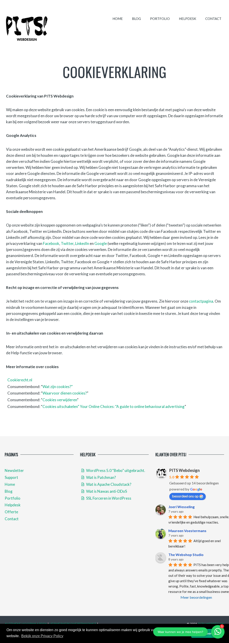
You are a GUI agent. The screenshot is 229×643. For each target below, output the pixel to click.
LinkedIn (82, 243)
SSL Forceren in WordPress (108, 498)
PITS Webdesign (184, 470)
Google (100, 243)
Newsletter (14, 470)
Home (117, 19)
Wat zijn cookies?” (57, 386)
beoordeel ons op (185, 496)
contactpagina (201, 301)
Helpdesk (187, 19)
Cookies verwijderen (59, 399)
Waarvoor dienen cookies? (64, 393)
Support (11, 477)
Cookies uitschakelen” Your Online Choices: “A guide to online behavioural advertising (113, 406)
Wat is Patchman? (100, 477)
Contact (213, 19)
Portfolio (160, 19)
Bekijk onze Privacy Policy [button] (42, 636)
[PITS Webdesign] (26, 28)
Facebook (51, 243)
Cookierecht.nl (19, 380)
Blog (136, 19)
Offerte (11, 511)
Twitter (67, 243)
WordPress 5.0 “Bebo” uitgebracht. (115, 470)
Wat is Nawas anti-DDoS (106, 491)
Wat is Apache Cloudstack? (108, 484)
